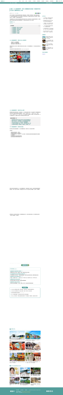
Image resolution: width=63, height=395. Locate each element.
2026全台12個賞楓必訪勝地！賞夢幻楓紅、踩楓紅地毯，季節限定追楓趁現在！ (22, 289)
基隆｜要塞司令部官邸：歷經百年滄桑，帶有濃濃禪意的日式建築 (36, 375)
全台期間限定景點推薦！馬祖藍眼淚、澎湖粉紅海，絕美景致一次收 (21, 124)
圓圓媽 (17, 13)
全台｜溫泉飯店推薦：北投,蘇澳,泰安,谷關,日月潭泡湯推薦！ (20, 294)
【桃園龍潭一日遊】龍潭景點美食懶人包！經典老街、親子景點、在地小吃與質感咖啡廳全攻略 (48, 24)
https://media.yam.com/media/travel (26, 391)
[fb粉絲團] (47, 391)
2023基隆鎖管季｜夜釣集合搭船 (16, 29)
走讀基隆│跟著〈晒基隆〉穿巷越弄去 (14, 384)
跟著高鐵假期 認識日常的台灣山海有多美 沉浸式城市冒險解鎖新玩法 (48, 21)
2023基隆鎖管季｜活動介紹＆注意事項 (17, 27)
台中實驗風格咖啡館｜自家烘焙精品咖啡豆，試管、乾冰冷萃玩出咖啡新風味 (48, 29)
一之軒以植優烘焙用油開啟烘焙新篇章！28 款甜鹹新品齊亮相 (48, 26)
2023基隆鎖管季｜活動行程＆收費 (16, 28)
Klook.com (11, 23)
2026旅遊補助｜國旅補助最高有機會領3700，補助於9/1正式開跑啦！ (48, 18)
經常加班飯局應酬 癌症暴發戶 (15, 292)
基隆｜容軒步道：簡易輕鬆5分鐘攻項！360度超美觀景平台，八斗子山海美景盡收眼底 (25, 384)
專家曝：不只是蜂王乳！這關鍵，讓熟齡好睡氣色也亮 (14, 375)
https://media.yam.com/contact (26, 392)
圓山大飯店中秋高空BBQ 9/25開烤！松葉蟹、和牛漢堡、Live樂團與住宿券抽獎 (48, 31)
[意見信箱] (50, 391)
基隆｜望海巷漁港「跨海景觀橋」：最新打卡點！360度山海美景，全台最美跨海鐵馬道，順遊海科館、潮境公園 (25, 375)
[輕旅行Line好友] (52, 391)
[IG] (48, 391)
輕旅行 (3, 1)
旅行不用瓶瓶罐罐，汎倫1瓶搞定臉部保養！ (35, 384)
